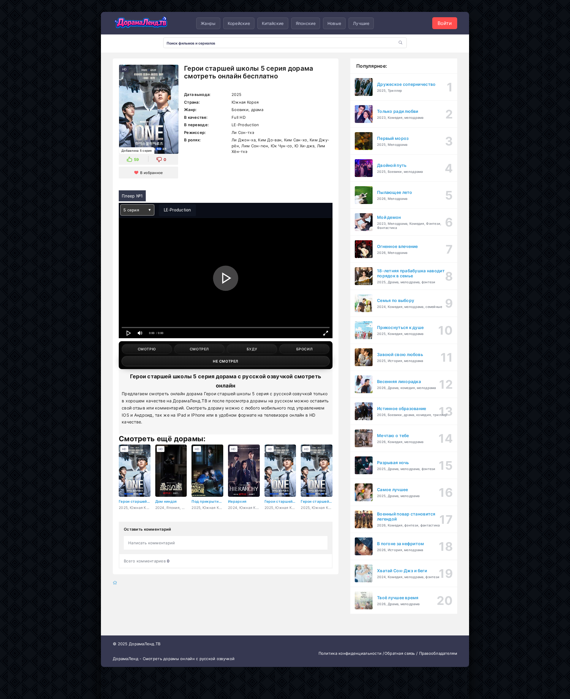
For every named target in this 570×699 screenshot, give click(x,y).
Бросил (304, 349)
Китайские (273, 23)
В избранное (151, 172)
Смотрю (147, 349)
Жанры (208, 23)
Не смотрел (225, 361)
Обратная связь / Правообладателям (420, 653)
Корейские (239, 23)
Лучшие (361, 23)
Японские (306, 23)
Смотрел (199, 349)
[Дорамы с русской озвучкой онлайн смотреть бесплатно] (141, 23)
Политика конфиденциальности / (351, 653)
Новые (334, 23)
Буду (252, 349)
